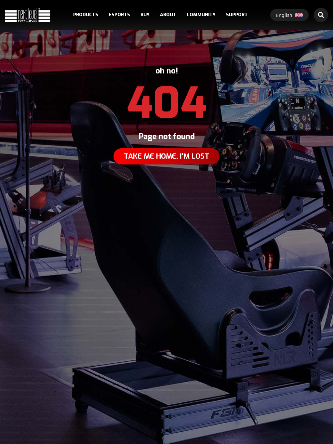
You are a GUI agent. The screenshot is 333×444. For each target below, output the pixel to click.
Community (201, 15)
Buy (145, 15)
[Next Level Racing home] (27, 15)
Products (85, 15)
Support (237, 15)
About (168, 15)
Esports (119, 15)
